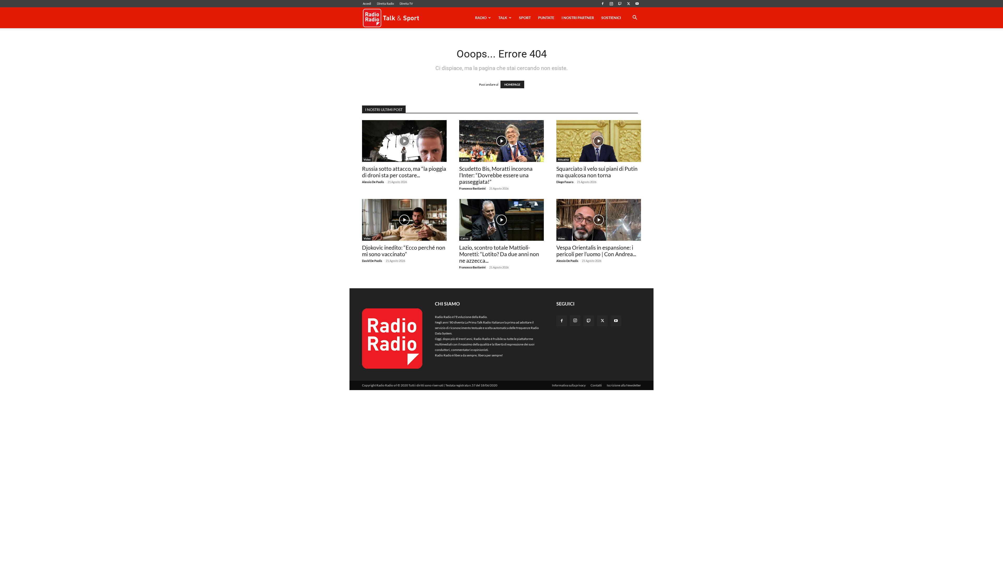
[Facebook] (603, 3)
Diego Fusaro (564, 182)
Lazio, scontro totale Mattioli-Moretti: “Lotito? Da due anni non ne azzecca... (499, 254)
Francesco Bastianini (472, 188)
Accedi (367, 3)
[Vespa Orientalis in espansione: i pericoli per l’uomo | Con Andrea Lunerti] (598, 220)
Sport (525, 17)
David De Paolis (372, 260)
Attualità (563, 159)
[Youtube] (637, 3)
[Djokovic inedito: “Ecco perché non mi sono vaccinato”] (404, 220)
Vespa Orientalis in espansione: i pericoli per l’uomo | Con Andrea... (596, 250)
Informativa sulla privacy (569, 385)
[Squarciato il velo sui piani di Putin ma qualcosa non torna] (598, 141)
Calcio (464, 159)
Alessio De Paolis (373, 182)
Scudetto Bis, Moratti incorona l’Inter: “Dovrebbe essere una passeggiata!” (496, 175)
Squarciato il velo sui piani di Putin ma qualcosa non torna (597, 171)
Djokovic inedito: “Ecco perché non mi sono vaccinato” (403, 250)
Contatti (596, 385)
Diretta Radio (385, 3)
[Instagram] (611, 3)
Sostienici (611, 17)
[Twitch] (620, 3)
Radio (481, 17)
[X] (628, 3)
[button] (634, 18)
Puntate (546, 17)
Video (367, 159)
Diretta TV (406, 3)
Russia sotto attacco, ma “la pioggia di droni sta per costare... (404, 171)
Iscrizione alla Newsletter (624, 385)
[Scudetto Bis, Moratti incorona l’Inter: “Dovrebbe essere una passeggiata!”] (501, 141)
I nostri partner (578, 17)
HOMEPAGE (512, 84)
